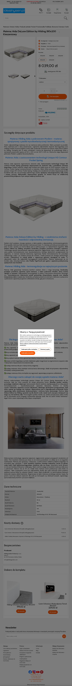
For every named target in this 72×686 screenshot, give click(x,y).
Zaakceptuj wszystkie (27, 353)
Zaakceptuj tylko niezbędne (29, 349)
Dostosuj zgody (45, 349)
